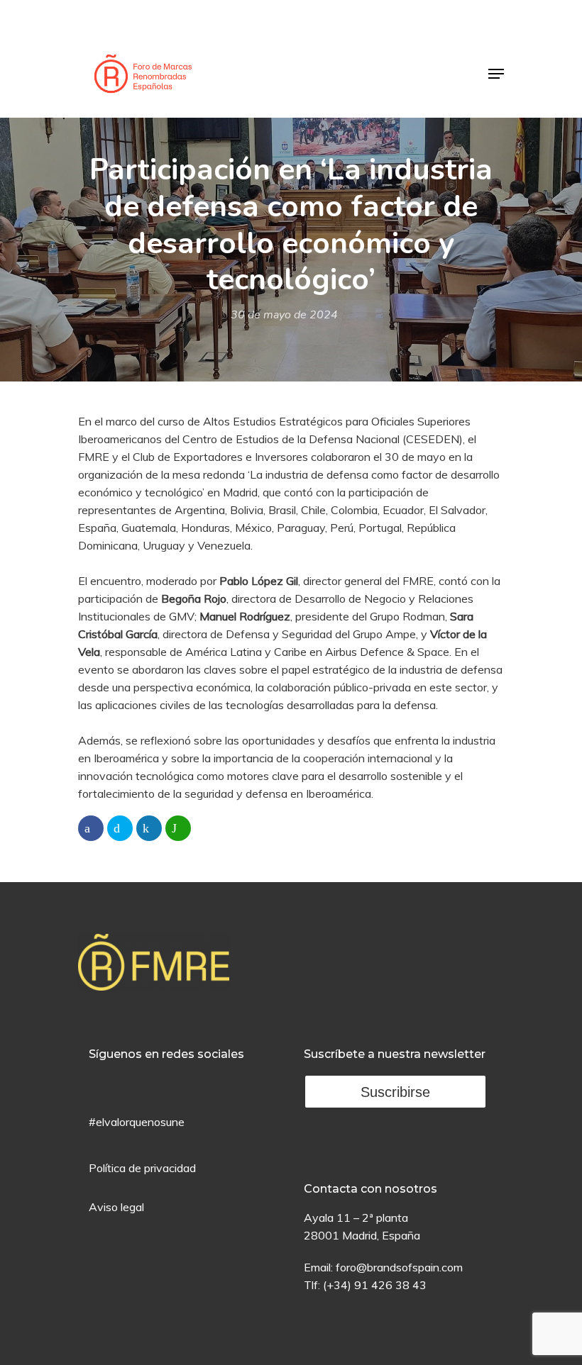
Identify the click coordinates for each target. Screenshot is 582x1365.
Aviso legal (116, 1207)
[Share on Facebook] (91, 828)
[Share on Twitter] (120, 828)
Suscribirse (395, 1092)
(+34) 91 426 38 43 (375, 1285)
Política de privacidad (142, 1168)
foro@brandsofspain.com (399, 1267)
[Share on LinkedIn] (149, 828)
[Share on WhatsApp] (178, 828)
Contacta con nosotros (370, 1189)
